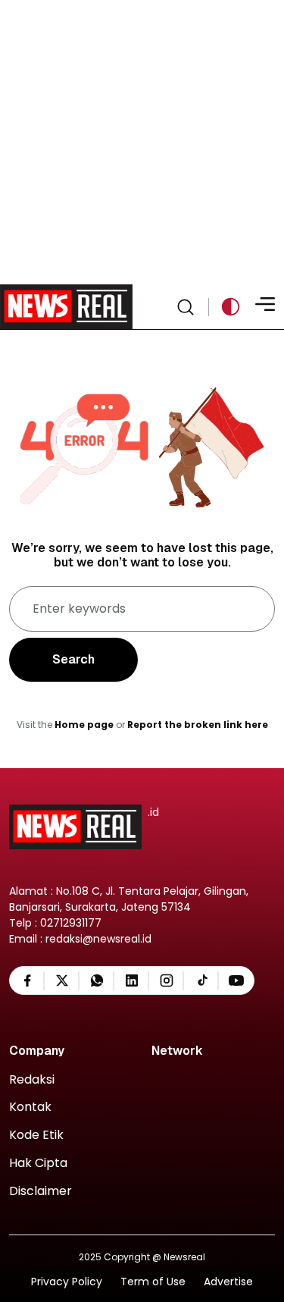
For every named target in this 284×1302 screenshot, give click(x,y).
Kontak (30, 1107)
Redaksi (32, 1080)
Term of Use (153, 1282)
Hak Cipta (38, 1163)
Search (73, 659)
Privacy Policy (66, 1282)
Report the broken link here (197, 724)
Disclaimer (40, 1191)
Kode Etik (36, 1135)
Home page (84, 724)
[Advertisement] (142, 142)
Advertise (228, 1282)
